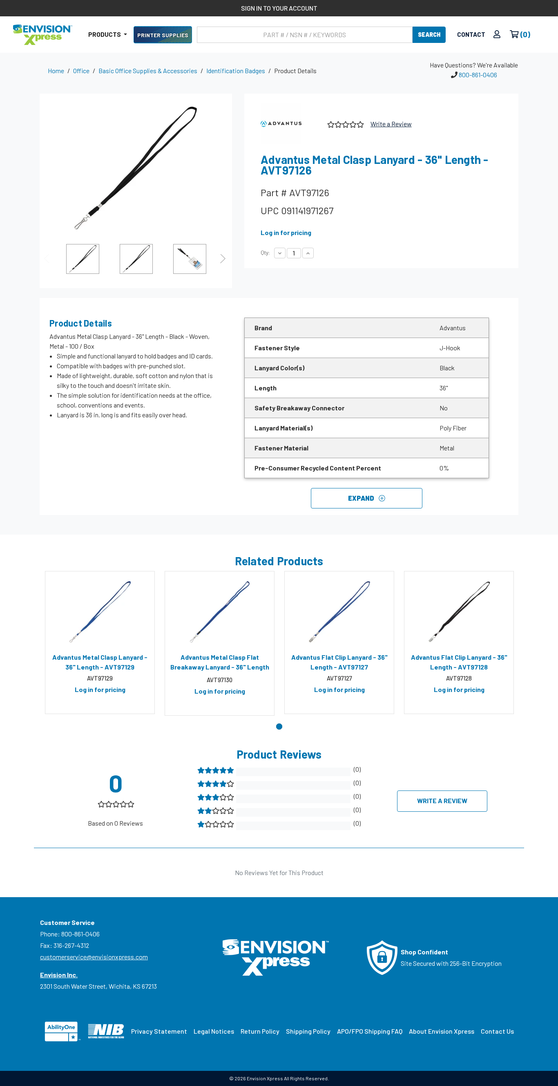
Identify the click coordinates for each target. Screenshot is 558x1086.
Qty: (265, 252)
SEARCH (429, 34)
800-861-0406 (478, 74)
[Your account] (497, 34)
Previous (48, 258)
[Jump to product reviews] (345, 123)
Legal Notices (214, 1031)
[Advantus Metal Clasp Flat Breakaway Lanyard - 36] (219, 612)
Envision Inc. (59, 975)
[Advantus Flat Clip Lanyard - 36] (339, 612)
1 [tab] (279, 726)
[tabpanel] (100, 642)
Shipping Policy (308, 1031)
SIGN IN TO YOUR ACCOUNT (279, 8)
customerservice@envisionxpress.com (94, 957)
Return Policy (260, 1031)
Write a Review (391, 124)
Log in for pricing (286, 232)
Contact (471, 34)
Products (105, 34)
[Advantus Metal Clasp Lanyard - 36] (99, 612)
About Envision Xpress (441, 1031)
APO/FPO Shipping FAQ (369, 1031)
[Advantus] (291, 123)
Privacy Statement (159, 1031)
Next (224, 258)
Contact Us (497, 1031)
